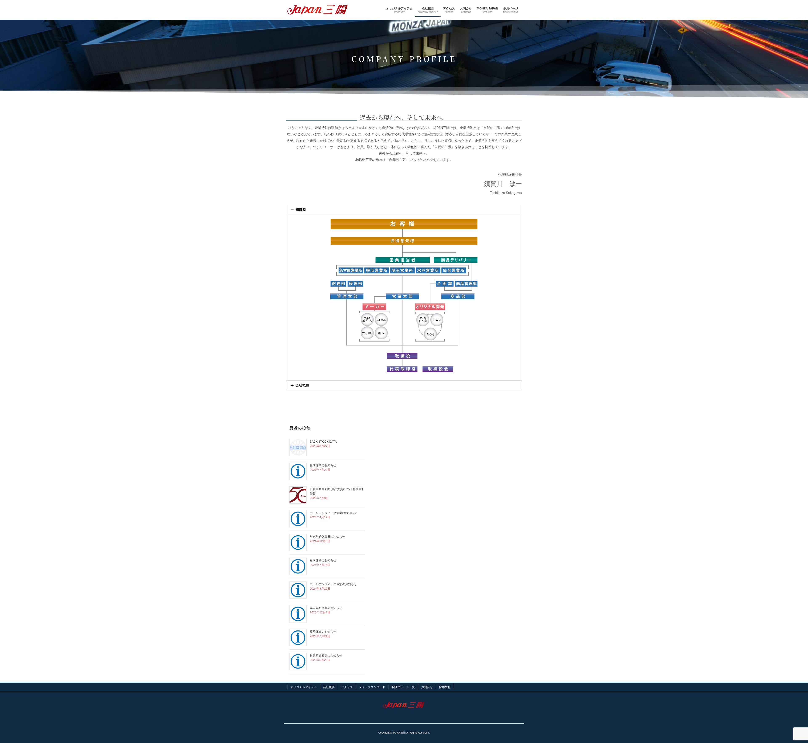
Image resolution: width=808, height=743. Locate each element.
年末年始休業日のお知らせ (327, 536)
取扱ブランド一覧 (403, 687)
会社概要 (302, 385)
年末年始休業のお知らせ (326, 608)
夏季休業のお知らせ (323, 465)
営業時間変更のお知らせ (326, 655)
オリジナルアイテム (303, 687)
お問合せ (427, 687)
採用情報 (445, 687)
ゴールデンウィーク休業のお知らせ (333, 513)
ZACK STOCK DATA (323, 441)
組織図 (301, 210)
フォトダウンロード (372, 687)
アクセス (347, 687)
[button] (404, 210)
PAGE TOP (786, 717)
